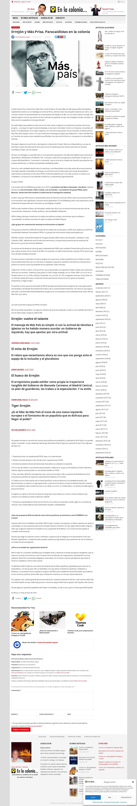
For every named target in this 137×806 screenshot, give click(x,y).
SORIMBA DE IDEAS (81, 22)
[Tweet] (27, 92)
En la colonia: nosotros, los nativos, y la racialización (113, 151)
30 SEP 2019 (33, 400)
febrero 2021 (100, 292)
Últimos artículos (29, 18)
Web (69, 714)
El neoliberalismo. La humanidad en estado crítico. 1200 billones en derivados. (114, 518)
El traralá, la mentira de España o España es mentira (115, 117)
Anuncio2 (99, 244)
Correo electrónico (46, 714)
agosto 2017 (100, 409)
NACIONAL (16, 22)
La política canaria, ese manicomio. (112, 194)
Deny (109, 797)
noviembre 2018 (102, 351)
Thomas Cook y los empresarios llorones (80, 632)
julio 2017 (99, 413)
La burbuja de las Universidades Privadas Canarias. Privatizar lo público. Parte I (115, 483)
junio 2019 (99, 327)
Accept (93, 797)
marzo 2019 (100, 335)
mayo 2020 (100, 304)
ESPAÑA (37, 22)
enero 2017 (100, 437)
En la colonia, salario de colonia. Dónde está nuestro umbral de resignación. (115, 500)
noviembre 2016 (102, 445)
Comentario (16, 690)
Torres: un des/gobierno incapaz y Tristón (21, 634)
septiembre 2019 (102, 319)
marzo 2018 (100, 382)
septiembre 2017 (102, 405)
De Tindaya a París (111, 220)
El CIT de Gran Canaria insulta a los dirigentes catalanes (115, 73)
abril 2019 (99, 331)
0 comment (47, 37)
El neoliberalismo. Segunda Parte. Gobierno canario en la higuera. (114, 126)
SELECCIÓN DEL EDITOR (97, 22)
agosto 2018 (100, 362)
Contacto (60, 18)
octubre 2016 (101, 449)
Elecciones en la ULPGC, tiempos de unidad (87, 758)
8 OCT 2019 (31, 430)
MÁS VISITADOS (48, 22)
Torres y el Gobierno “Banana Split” (86, 748)
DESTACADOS (27, 22)
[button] (133, 782)
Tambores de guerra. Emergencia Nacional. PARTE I (114, 95)
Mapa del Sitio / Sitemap (19, 767)
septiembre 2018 (102, 358)
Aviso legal (42, 737)
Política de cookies (98, 802)
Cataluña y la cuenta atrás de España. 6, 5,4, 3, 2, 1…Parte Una (114, 463)
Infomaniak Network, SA (18, 673)
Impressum (123, 802)
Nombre (14, 714)
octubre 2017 (101, 402)
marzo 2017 (100, 429)
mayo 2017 (100, 421)
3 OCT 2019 (29, 369)
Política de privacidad (33, 726)
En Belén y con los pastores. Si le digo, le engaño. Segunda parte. (115, 48)
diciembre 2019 (101, 311)
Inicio (15, 18)
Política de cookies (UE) (92, 737)
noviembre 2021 (102, 288)
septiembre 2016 (102, 453)
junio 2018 (99, 370)
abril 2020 (99, 307)
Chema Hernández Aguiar (22, 37)
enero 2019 (100, 343)
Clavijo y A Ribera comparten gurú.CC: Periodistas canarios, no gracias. (114, 64)
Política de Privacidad (62, 673)
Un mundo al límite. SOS (112, 213)
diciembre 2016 (101, 441)
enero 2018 (100, 390)
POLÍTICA (59, 22)
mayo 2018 (100, 374)
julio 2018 (99, 366)
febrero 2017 (100, 433)
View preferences (126, 797)
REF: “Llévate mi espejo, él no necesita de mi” (114, 32)
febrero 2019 (100, 339)
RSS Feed (104, 743)
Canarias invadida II (111, 491)
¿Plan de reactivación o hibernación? (48, 632)
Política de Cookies (74, 737)
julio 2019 (99, 323)
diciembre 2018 (101, 347)
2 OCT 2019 (35, 343)
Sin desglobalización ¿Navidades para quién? (112, 526)
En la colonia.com (61, 803)
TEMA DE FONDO (102, 279)
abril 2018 (99, 378)
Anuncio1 (99, 240)
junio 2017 (99, 417)
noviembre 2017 (102, 398)
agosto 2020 (100, 300)
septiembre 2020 (102, 296)
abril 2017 (99, 425)
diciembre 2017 (101, 394)
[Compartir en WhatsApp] (36, 92)
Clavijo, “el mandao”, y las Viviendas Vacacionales (113, 110)
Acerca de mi (47, 18)
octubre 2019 (101, 315)
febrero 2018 (100, 386)
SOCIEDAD (68, 22)
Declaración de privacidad (111, 802)
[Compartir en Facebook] (16, 92)
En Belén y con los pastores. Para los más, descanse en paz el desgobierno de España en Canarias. (115, 81)
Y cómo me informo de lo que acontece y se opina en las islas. (115, 55)
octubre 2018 (101, 354)
